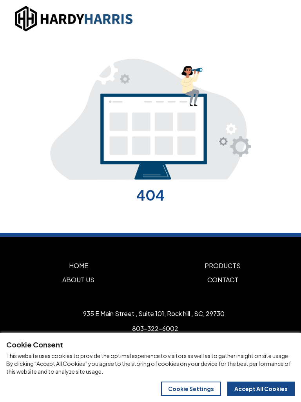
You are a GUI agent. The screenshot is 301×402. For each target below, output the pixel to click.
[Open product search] (261, 18)
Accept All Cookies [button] (261, 388)
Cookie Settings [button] (191, 388)
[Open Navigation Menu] (277, 18)
